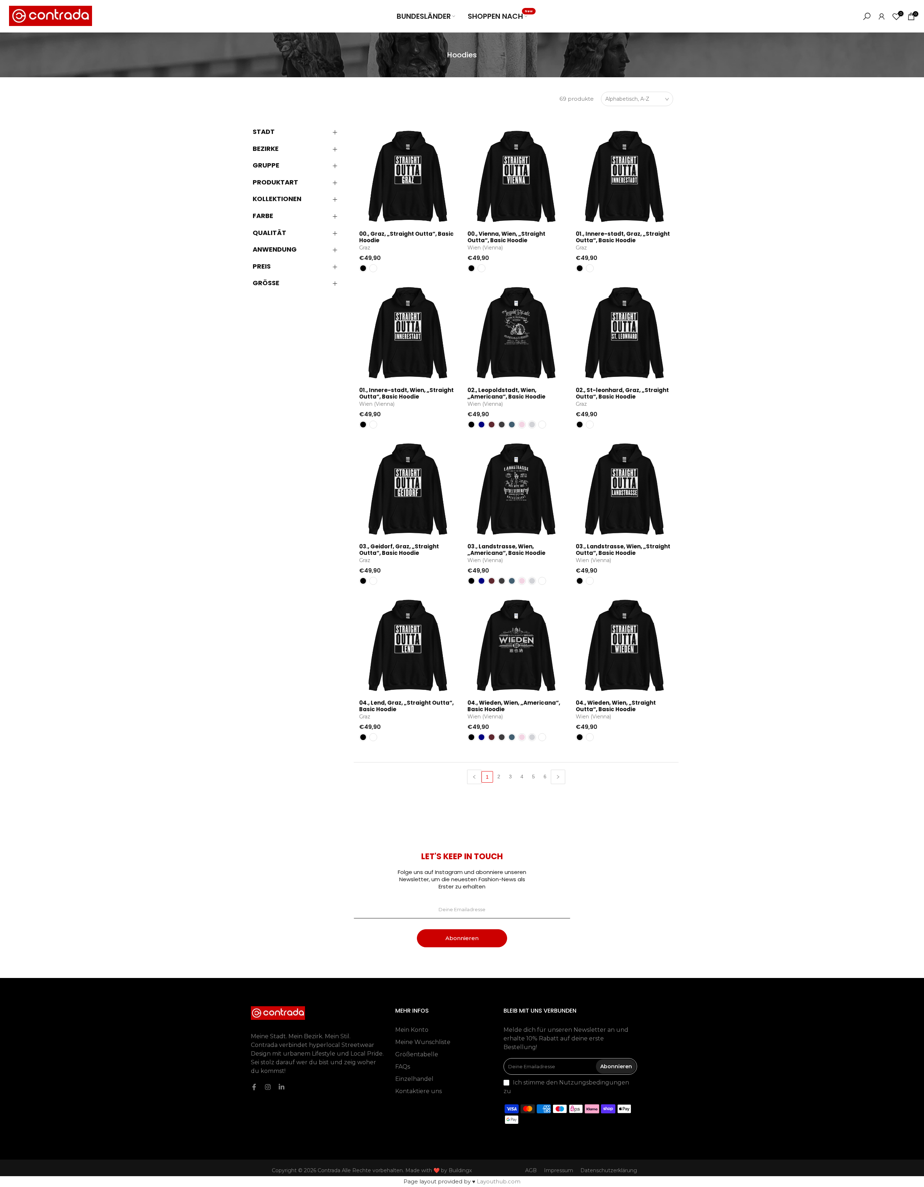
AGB (531, 1170)
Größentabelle (416, 1054)
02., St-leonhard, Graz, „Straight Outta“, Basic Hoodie (622, 393)
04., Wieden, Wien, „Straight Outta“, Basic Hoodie (616, 706)
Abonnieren (462, 938)
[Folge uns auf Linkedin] (281, 1087)
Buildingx (460, 1170)
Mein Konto (411, 1029)
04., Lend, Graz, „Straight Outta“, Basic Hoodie (406, 706)
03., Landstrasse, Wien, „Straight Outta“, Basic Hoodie (623, 550)
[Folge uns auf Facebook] (254, 1087)
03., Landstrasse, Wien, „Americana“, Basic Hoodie (506, 550)
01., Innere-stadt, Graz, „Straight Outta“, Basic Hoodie (623, 237)
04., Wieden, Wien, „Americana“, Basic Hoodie (513, 706)
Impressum (558, 1170)
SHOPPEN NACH (500, 16)
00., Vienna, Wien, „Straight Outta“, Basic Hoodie (506, 237)
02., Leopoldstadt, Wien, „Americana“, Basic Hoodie (506, 393)
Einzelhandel (414, 1078)
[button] (299, 132)
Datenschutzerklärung (608, 1170)
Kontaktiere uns (418, 1091)
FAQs (402, 1066)
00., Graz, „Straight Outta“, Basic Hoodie (406, 237)
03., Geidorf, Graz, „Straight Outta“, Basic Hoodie (399, 550)
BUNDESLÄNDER (424, 16)
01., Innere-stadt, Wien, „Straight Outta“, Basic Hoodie (406, 393)
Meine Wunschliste (422, 1042)
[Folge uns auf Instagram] (268, 1087)
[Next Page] (558, 777)
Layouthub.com (498, 1181)
